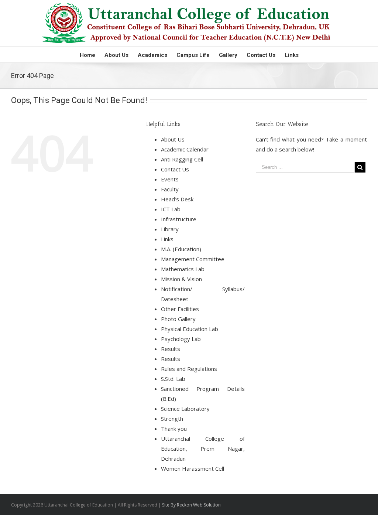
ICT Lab (171, 209)
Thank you (174, 428)
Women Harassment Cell (192, 468)
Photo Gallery (178, 319)
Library (170, 229)
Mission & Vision (181, 279)
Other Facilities (180, 309)
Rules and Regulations (189, 368)
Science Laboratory (185, 408)
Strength (172, 418)
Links (167, 239)
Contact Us (175, 169)
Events (170, 179)
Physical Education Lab (189, 328)
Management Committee (192, 259)
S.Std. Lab (173, 378)
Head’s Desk (177, 199)
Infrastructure (178, 219)
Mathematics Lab (183, 269)
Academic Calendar (185, 149)
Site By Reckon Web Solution (191, 505)
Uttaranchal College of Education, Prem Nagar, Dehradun (203, 448)
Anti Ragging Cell (182, 159)
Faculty (170, 189)
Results (170, 348)
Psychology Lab (181, 338)
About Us (173, 139)
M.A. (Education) (181, 249)
